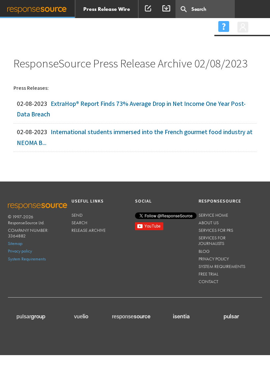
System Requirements (27, 259)
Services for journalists (212, 240)
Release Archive (88, 230)
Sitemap (15, 243)
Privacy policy (20, 251)
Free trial (208, 274)
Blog (204, 251)
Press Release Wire (106, 9)
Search (79, 223)
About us (209, 223)
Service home (213, 215)
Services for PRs (216, 230)
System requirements (222, 266)
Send (77, 215)
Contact (208, 281)
